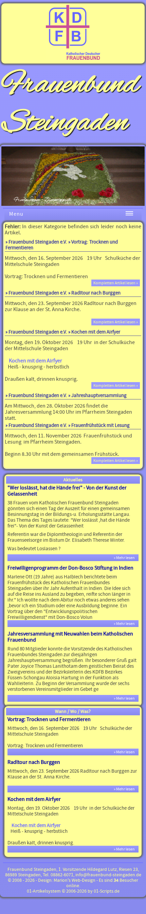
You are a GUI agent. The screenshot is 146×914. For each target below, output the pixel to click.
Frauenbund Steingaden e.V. (37, 242)
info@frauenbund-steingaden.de (108, 875)
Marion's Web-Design (74, 880)
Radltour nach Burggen (33, 762)
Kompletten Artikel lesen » (115, 283)
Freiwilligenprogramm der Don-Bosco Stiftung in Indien (70, 568)
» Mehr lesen (126, 557)
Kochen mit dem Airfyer (34, 799)
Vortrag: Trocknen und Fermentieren (49, 719)
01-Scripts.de (107, 891)
